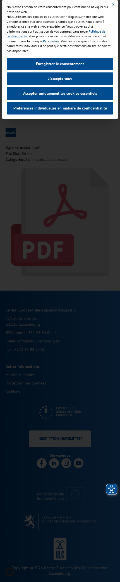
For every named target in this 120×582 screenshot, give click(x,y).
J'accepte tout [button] (60, 78)
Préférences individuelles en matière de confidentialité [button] (60, 108)
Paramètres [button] (51, 41)
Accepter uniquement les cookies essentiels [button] (60, 93)
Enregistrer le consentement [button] (60, 63)
